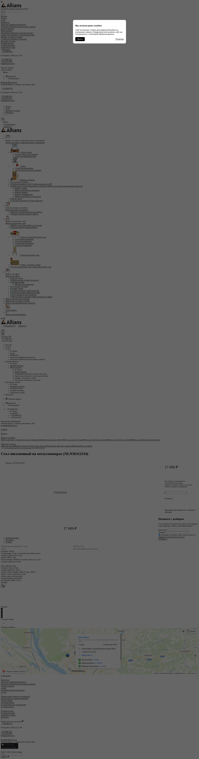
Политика (120, 39)
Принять (80, 39)
